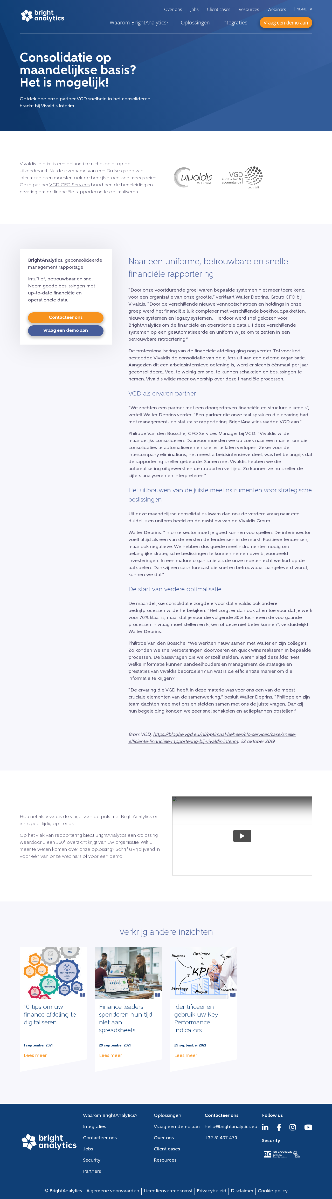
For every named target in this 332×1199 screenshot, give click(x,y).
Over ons (173, 9)
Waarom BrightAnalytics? (139, 22)
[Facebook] (279, 1130)
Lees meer (35, 1055)
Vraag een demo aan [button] (286, 22)
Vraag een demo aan (177, 1127)
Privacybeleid (211, 1191)
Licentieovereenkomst (168, 1191)
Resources (249, 9)
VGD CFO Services (69, 185)
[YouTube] (308, 1130)
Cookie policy (273, 1191)
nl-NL (302, 9)
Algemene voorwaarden (112, 1191)
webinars (71, 856)
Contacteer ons (100, 1138)
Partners (92, 1171)
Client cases (218, 9)
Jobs (194, 9)
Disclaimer (242, 1191)
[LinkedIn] (265, 1130)
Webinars (276, 9)
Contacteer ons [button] (65, 317)
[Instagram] (292, 1130)
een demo (111, 856)
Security (91, 1160)
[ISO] (281, 1158)
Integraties (234, 22)
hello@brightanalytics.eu (231, 1127)
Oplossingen (195, 22)
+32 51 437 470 (221, 1138)
